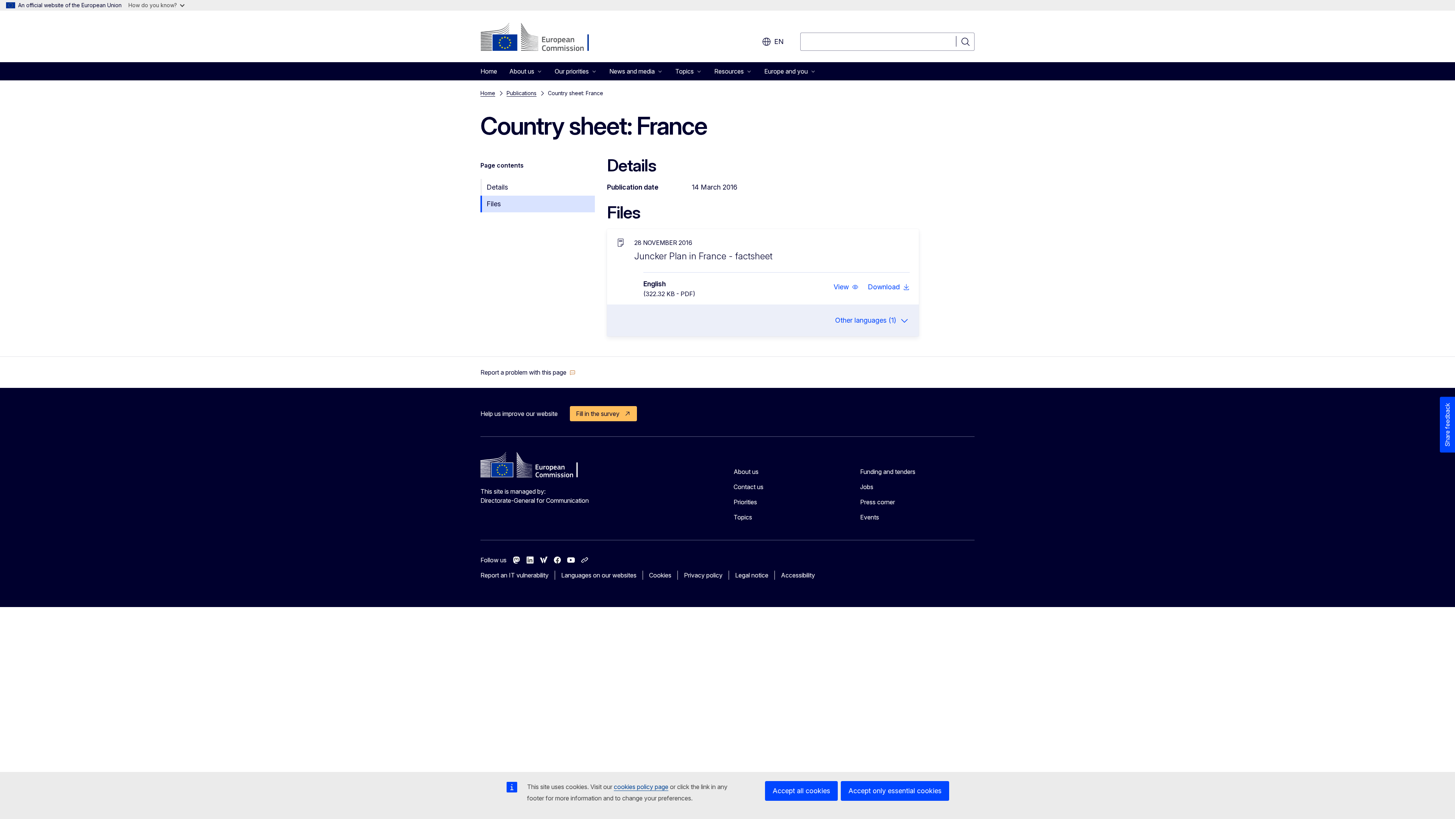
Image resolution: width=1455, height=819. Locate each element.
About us (746, 471)
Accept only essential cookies (895, 791)
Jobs (866, 487)
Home (488, 71)
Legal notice (751, 575)
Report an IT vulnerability (514, 575)
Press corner (877, 502)
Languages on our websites (599, 575)
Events (869, 517)
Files (494, 204)
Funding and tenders (887, 471)
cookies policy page (641, 787)
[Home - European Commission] (541, 38)
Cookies (660, 575)
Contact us (748, 487)
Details (497, 187)
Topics (743, 517)
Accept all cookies (801, 791)
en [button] (779, 42)
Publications (522, 93)
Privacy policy (703, 575)
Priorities (745, 502)
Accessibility (798, 575)
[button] (846, 287)
